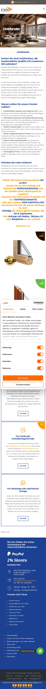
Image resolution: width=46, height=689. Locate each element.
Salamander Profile (13, 650)
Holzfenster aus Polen (17, 607)
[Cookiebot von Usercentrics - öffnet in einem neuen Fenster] (33, 303)
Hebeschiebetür (12, 635)
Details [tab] (23, 309)
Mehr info (6, 532)
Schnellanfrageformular (29, 449)
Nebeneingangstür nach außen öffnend (20, 641)
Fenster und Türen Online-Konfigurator (20, 638)
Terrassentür (13, 625)
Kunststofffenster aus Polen (19, 604)
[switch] (40, 354)
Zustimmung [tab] (8, 309)
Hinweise (32, 2)
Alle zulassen (23, 378)
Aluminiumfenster (15, 610)
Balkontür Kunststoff (16, 622)
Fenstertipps (11, 656)
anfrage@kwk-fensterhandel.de (19, 446)
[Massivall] (23, 253)
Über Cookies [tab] (37, 309)
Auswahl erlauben (23, 384)
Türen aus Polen (14, 612)
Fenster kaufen (22, 44)
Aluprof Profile (12, 653)
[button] (40, 651)
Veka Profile (11, 644)
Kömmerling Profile (13, 647)
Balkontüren (13, 619)
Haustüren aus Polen (16, 616)
